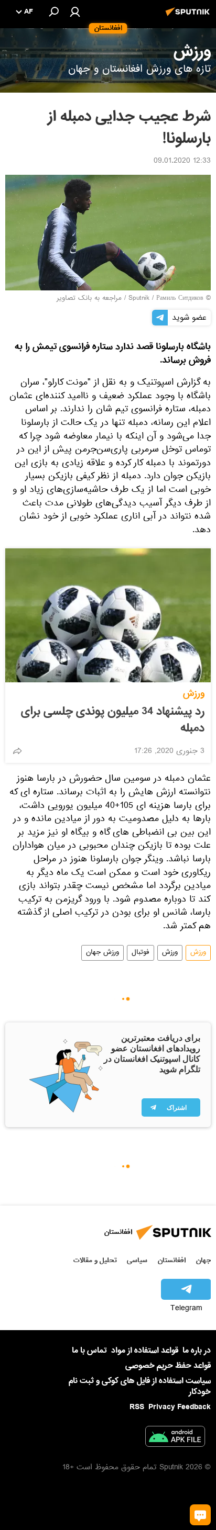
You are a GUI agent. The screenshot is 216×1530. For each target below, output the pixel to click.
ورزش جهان (102, 953)
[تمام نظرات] (200, 1514)
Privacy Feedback (179, 1407)
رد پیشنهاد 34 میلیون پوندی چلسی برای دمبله (112, 720)
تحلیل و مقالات (95, 1260)
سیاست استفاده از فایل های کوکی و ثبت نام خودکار (140, 1386)
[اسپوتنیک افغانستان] (189, 17)
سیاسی (137, 1260)
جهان (203, 1260)
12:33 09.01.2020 (182, 161)
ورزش (193, 693)
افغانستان (172, 1260)
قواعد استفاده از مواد (144, 1350)
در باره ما (196, 1350)
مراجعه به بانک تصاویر (89, 298)
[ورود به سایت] (74, 11)
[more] (17, 750)
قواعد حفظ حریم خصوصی (168, 1365)
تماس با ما (89, 1351)
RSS (136, 1407)
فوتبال (140, 953)
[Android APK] (175, 1438)
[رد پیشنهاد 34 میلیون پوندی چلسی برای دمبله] (108, 615)
